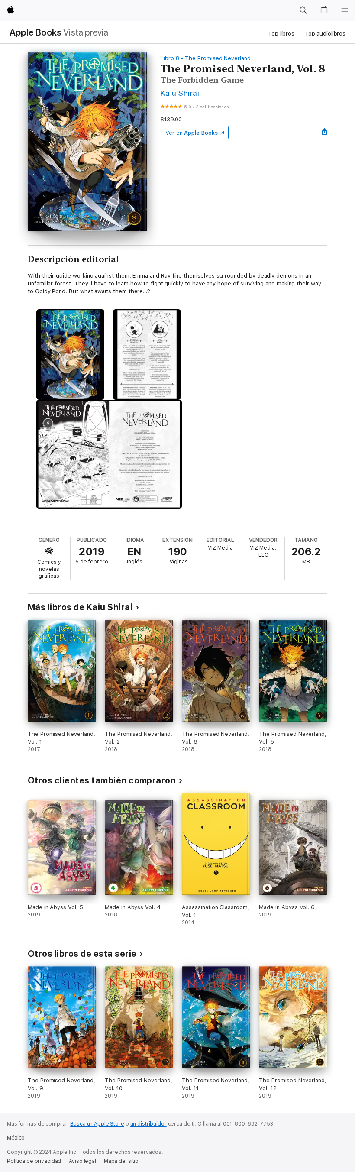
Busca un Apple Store (97, 1124)
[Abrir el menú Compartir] (325, 132)
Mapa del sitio (121, 1161)
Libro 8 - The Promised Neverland (206, 58)
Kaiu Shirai (180, 92)
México (16, 1138)
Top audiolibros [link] (325, 33)
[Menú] (344, 10)
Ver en (191, 133)
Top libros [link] (281, 33)
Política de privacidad (34, 1161)
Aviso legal (82, 1161)
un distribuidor (148, 1124)
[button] (303, 10)
